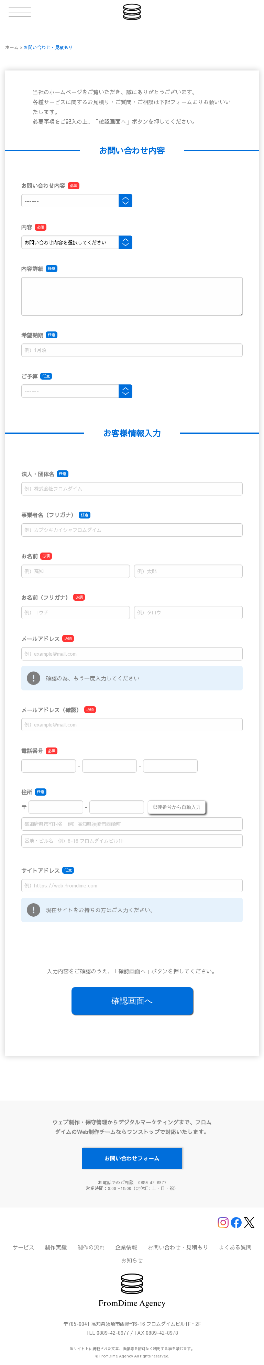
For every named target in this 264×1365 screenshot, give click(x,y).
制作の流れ (91, 1247)
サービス (23, 1247)
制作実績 (56, 1247)
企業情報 (126, 1247)
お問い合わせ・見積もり (178, 1247)
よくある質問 (235, 1247)
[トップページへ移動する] (132, 11)
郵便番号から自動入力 (177, 807)
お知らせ (132, 1260)
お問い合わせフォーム (132, 1158)
